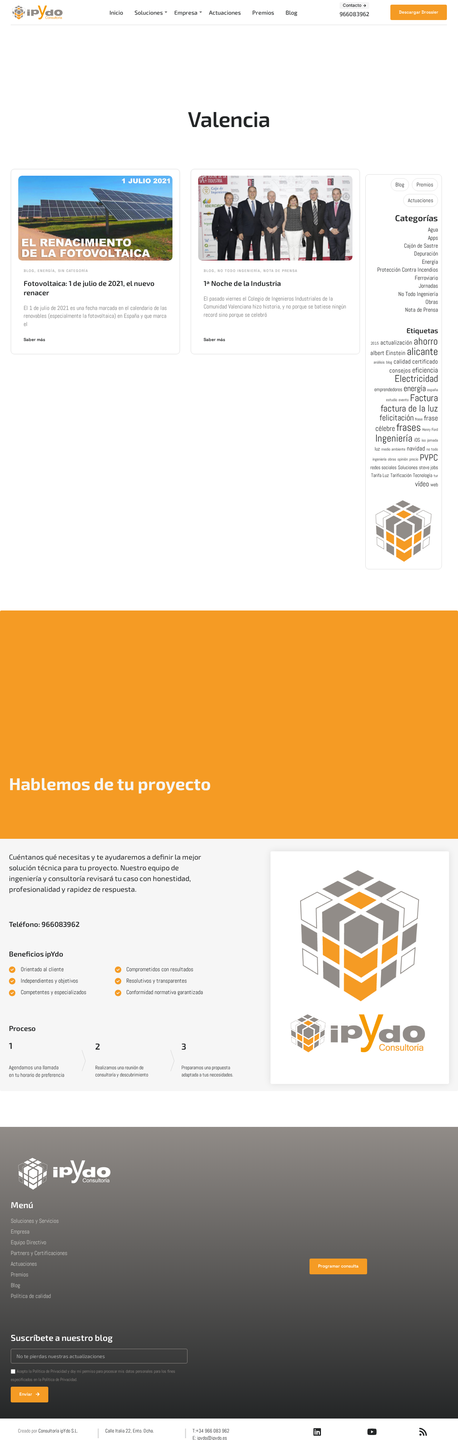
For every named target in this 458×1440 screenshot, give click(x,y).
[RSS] (423, 1431)
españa (432, 390)
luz (377, 449)
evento (404, 400)
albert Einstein (387, 353)
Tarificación (400, 475)
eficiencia (425, 370)
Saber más (34, 339)
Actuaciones (225, 12)
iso (424, 440)
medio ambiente (393, 449)
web (434, 484)
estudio (391, 400)
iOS (417, 440)
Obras (431, 302)
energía (415, 388)
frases (408, 427)
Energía (46, 270)
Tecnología (422, 475)
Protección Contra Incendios (407, 269)
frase (419, 419)
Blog (291, 12)
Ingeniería (394, 438)
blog (389, 362)
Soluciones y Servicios (35, 1221)
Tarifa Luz (380, 475)
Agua (433, 229)
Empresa (186, 12)
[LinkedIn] (317, 1431)
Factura (424, 397)
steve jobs (428, 467)
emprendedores (388, 389)
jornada (432, 440)
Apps (433, 238)
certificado (425, 361)
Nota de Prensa (280, 270)
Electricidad (416, 378)
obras (392, 459)
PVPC (429, 457)
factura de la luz (409, 408)
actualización (396, 342)
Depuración (426, 253)
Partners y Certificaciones (39, 1253)
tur (436, 475)
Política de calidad (31, 1296)
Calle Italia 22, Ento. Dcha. (129, 1430)
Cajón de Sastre (421, 245)
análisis (379, 362)
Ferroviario (426, 278)
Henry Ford (430, 429)
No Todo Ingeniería (239, 270)
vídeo (422, 484)
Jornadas (428, 286)
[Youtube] (371, 1431)
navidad (416, 448)
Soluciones (149, 12)
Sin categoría (73, 270)
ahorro (426, 341)
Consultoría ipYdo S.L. (58, 1430)
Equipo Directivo (28, 1242)
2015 (375, 343)
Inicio (116, 12)
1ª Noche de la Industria (242, 283)
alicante (422, 351)
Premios (263, 12)
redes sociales (383, 467)
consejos (400, 370)
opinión (403, 459)
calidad (402, 361)
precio (413, 459)
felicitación (397, 417)
